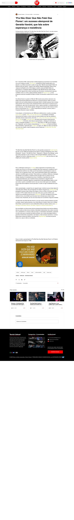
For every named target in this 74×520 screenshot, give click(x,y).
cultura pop (23, 272)
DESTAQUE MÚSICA (29, 275)
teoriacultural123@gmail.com (55, 337)
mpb (44, 272)
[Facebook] (70, 3)
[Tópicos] (17, 352)
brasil (32, 272)
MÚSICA (17, 275)
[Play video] (37, 255)
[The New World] (37, 296)
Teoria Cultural (15, 334)
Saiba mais (21, 346)
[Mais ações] (57, 14)
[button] (59, 6)
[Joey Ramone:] (55, 296)
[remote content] (37, 71)
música (17, 272)
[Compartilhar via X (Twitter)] (19, 279)
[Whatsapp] (67, 3)
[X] (71, 3)
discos (28, 272)
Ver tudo (62, 289)
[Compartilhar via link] (24, 279)
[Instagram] (68, 3)
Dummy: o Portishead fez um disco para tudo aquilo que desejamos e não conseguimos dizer (17, 304)
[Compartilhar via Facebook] (16, 279)
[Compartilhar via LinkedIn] (21, 279)
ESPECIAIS (22, 275)
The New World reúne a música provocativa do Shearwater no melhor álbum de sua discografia (36, 304)
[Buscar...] (16, 3)
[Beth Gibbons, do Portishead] (18, 296)
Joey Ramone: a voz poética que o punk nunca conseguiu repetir (55, 304)
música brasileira (38, 272)
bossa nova (49, 272)
